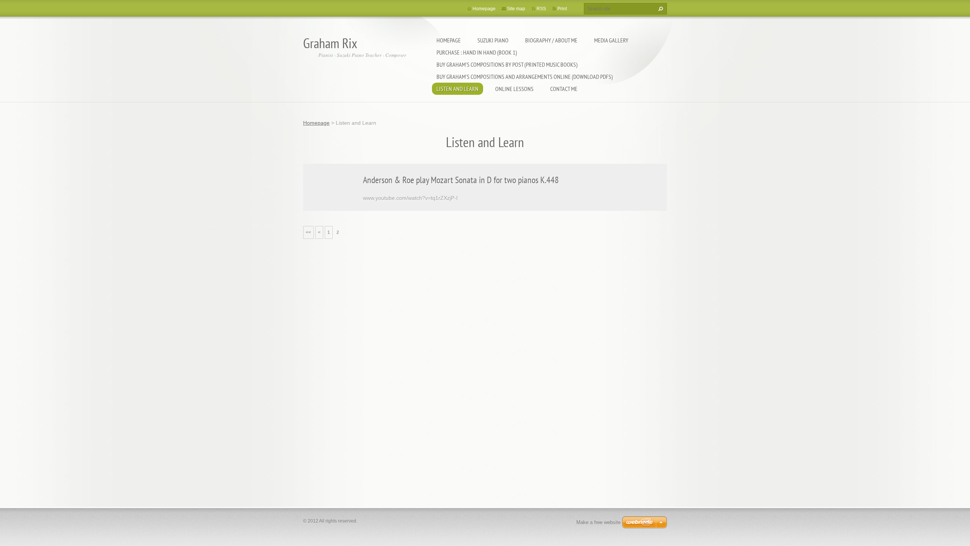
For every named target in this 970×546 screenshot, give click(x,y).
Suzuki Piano (492, 40)
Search (659, 8)
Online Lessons (514, 89)
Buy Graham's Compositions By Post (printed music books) (506, 64)
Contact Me (563, 89)
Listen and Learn (457, 89)
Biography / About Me (551, 40)
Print (562, 8)
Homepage (448, 40)
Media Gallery (611, 40)
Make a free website (598, 522)
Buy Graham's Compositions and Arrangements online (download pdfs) (524, 76)
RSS (541, 8)
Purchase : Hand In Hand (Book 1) (476, 52)
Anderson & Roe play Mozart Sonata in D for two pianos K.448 (461, 180)
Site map (516, 8)
